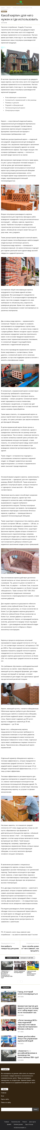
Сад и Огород (29, 1124)
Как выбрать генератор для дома (10, 947)
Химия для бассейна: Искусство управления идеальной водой (27, 1038)
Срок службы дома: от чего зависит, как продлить (30, 948)
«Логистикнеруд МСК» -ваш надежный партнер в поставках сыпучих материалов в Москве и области (27, 1024)
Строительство (15, 1122)
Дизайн (9, 1124)
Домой (2, 7)
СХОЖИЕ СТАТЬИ (12, 958)
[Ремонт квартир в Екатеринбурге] (20, 965)
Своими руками (18, 1124)
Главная (3, 1093)
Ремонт (9, 7)
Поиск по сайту (6, 1102)
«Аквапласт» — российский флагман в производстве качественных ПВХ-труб (7, 974)
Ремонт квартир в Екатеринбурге (19, 971)
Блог (2, 1096)
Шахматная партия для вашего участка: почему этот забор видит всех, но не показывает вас (28, 1009)
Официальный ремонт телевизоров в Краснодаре (31, 973)
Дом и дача (32, 1122)
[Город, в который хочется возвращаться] (8, 996)
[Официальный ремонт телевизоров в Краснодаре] (33, 965)
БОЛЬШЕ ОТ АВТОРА (26, 958)
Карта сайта (5, 1099)
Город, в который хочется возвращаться (28, 993)
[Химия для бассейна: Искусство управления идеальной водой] (8, 1041)
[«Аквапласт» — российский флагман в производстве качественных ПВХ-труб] (7, 965)
